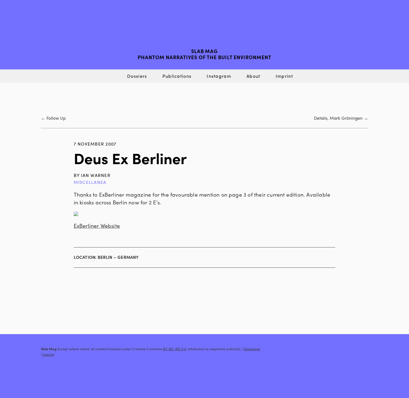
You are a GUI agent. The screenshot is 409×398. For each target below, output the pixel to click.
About (253, 76)
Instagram (219, 76)
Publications (176, 76)
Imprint (284, 76)
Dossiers (137, 76)
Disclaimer (252, 348)
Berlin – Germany (118, 257)
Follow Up (56, 118)
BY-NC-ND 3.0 (174, 348)
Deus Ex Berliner (130, 158)
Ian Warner (95, 175)
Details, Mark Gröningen (338, 118)
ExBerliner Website (97, 225)
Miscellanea (90, 182)
